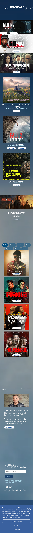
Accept (16, 525)
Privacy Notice (12, 482)
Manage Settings (16, 521)
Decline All (16, 529)
